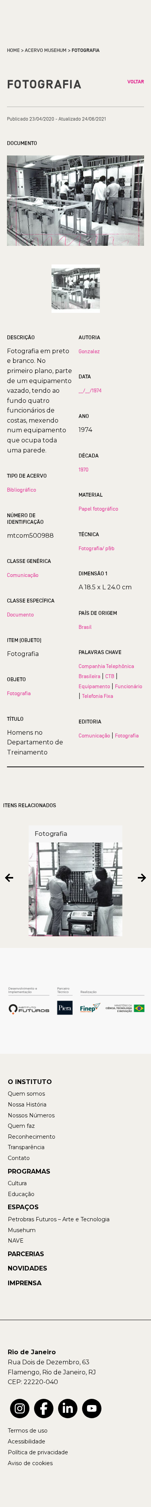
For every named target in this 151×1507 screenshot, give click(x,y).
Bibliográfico (21, 490)
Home (13, 50)
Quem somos (26, 1093)
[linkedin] (67, 1408)
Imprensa (24, 1283)
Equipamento (94, 686)
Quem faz (21, 1126)
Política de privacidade (38, 1452)
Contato (19, 1158)
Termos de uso (28, 1430)
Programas (29, 1171)
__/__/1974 (90, 390)
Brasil (85, 627)
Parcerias (26, 1254)
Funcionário (128, 686)
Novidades (27, 1268)
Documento (20, 614)
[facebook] (43, 1408)
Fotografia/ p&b (97, 548)
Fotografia (19, 693)
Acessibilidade (26, 1441)
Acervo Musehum (46, 50)
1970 (83, 469)
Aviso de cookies (30, 1463)
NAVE (16, 1240)
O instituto (30, 1082)
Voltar (135, 82)
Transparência (26, 1147)
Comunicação (22, 575)
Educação (21, 1194)
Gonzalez (89, 351)
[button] (9, 878)
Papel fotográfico (98, 509)
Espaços (23, 1207)
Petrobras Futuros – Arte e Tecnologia (59, 1219)
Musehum (22, 1230)
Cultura (17, 1183)
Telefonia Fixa (97, 696)
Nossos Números (31, 1115)
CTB (109, 676)
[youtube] (91, 1408)
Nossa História (27, 1104)
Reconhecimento (31, 1136)
